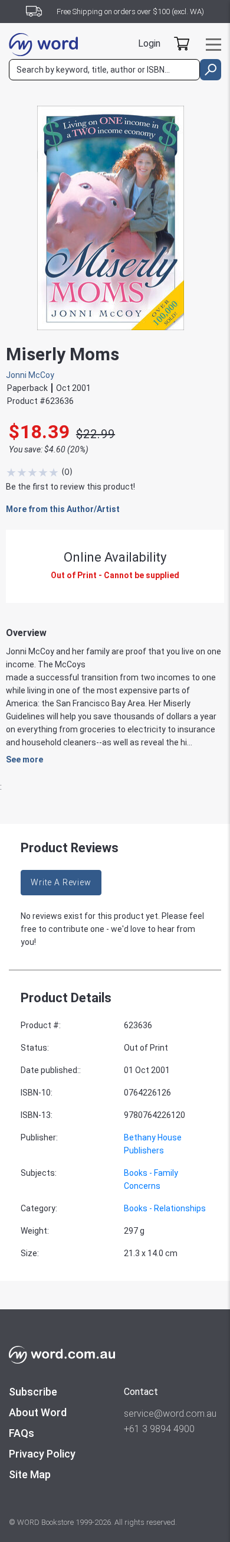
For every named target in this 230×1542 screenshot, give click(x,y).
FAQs (21, 1433)
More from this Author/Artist (63, 509)
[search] (210, 69)
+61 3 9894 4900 (159, 1429)
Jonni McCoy (30, 375)
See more (24, 759)
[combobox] (104, 69)
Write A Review (61, 882)
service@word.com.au (170, 1413)
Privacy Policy (42, 1454)
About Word (38, 1412)
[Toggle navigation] (213, 44)
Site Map (30, 1474)
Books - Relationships (165, 1208)
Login (149, 43)
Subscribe (33, 1391)
